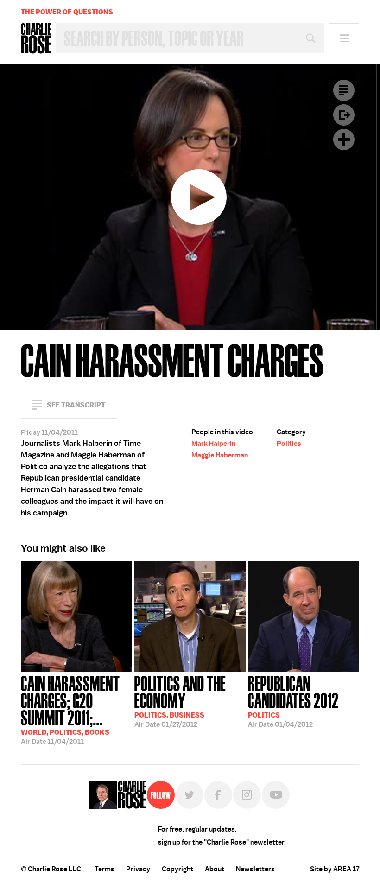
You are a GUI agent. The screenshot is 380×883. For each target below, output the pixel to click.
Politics (289, 443)
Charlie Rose (36, 38)
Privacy (138, 869)
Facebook (218, 795)
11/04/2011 (70, 709)
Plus (344, 139)
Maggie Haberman (219, 455)
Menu (344, 38)
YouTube (276, 795)
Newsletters (255, 869)
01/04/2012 (293, 700)
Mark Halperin (213, 443)
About (214, 869)
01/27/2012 (180, 700)
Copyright (177, 869)
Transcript (344, 90)
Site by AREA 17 (334, 869)
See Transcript (76, 404)
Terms (104, 869)
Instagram (247, 795)
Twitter (189, 795)
